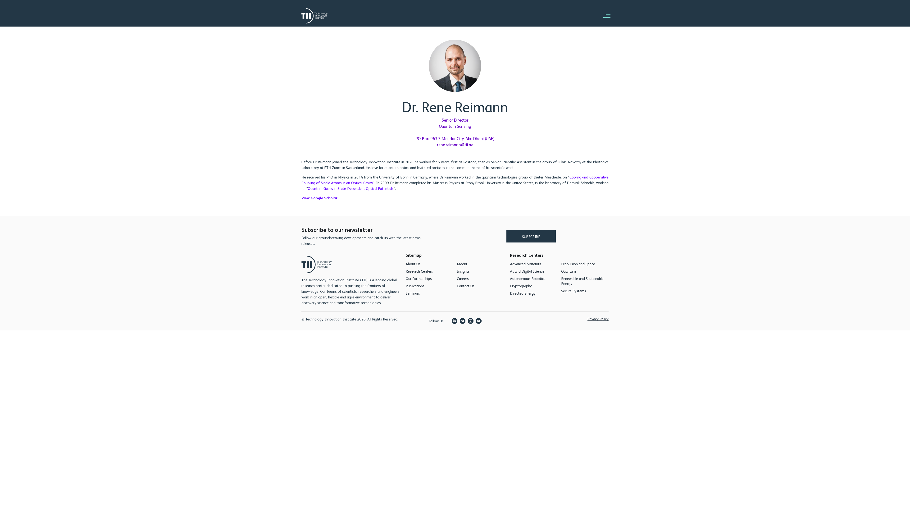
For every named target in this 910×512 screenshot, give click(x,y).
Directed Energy (523, 293)
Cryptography (521, 285)
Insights (463, 271)
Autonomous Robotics (527, 278)
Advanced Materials (525, 263)
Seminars (413, 293)
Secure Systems (573, 290)
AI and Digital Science (527, 271)
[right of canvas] (604, 16)
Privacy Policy (598, 318)
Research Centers (419, 271)
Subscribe (531, 236)
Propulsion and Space (578, 263)
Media (462, 263)
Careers (463, 278)
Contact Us (465, 285)
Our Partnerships (419, 278)
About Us (413, 263)
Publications (415, 285)
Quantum (568, 271)
